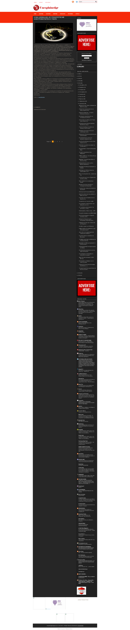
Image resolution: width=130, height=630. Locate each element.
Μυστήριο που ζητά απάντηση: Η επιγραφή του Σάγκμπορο (86, 185)
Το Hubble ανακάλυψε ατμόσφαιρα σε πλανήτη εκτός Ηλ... (87, 240)
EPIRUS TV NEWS (82, 334)
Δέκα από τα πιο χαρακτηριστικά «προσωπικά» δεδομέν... (86, 232)
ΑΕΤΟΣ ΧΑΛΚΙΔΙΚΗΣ (83, 321)
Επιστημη (55, 13)
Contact (41, 2)
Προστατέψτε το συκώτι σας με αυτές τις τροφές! (86, 535)
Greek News (81, 453)
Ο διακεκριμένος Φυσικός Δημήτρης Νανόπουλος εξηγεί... (86, 124)
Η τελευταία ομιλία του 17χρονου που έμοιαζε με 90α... (87, 178)
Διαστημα (41, 13)
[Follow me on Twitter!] (77, 1)
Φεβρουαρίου (82, 101)
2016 (79, 78)
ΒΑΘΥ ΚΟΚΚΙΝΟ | (82, 574)
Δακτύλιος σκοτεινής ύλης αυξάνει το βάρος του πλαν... (87, 194)
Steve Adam (81, 551)
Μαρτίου (81, 98)
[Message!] (75, 1)
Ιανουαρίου (81, 103)
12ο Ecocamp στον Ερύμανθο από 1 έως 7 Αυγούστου (87, 540)
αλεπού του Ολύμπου (83, 393)
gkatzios (80, 406)
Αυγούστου (81, 94)
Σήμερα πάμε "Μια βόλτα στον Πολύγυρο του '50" (85, 323)
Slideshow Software (69, 628)
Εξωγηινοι (48, 13)
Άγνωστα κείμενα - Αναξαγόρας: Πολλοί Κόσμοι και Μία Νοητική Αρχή (86, 342)
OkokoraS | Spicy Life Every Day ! (86, 349)
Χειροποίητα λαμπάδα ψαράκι (85, 544)
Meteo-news (81, 414)
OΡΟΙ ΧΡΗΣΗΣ (47, 2)
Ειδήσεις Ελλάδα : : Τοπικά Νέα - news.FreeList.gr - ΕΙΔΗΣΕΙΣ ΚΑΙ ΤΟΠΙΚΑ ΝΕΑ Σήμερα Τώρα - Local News (86, 581)
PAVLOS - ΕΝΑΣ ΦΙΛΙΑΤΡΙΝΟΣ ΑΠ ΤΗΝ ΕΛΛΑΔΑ (86, 491)
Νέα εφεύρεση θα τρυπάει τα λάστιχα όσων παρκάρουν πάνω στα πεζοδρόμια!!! (86, 510)
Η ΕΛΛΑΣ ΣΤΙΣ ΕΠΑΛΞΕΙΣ (83, 465)
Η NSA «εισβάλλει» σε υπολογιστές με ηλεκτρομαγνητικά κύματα (49, 18)
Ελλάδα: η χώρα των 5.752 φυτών (86, 226)
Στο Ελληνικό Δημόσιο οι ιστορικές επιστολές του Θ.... (86, 216)
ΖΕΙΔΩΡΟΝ (81, 331)
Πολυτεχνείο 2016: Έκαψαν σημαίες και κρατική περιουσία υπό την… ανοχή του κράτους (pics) (87, 530)
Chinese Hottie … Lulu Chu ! (84, 350)
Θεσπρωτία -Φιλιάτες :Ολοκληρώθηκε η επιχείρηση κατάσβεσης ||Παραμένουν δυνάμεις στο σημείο (87, 336)
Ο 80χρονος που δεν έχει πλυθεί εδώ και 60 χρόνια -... (87, 223)
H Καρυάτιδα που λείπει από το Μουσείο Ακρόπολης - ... (86, 163)
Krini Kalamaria (82, 555)
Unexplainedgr (41, 97)
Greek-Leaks (81, 435)
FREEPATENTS (82, 508)
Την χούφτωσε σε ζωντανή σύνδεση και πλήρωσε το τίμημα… (87, 505)
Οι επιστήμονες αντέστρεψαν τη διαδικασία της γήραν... (86, 254)
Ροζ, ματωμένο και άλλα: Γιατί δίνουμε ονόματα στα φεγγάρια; (86, 375)
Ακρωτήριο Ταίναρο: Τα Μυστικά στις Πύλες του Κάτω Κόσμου (86, 328)
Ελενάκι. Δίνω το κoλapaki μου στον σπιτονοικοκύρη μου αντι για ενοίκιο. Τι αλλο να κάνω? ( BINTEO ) (87, 456)
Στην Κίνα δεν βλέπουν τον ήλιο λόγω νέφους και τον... (87, 142)
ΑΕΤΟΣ (80, 316)
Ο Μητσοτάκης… (82, 332)
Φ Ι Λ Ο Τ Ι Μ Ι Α (82, 410)
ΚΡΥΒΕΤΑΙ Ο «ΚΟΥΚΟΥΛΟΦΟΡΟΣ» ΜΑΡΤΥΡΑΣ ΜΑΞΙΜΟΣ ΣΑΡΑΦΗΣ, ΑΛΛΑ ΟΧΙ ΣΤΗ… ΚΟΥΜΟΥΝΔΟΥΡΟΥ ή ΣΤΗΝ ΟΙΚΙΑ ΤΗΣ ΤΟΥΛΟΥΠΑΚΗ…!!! (86, 482)
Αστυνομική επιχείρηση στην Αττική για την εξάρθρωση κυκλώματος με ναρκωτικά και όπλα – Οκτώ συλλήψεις (87, 380)
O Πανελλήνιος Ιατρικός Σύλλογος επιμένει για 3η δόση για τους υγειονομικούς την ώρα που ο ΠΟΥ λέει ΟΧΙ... (87, 449)
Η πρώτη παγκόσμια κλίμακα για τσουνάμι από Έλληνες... (86, 127)
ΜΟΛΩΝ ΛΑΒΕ (82, 459)
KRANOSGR (81, 474)
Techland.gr (81, 423)
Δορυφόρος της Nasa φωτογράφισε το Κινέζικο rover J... (87, 243)
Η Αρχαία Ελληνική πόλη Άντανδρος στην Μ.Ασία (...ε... (87, 265)
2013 (79, 273)
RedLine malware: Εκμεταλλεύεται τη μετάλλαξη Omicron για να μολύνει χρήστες (86, 426)
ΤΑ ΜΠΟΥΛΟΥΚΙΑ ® (83, 373)
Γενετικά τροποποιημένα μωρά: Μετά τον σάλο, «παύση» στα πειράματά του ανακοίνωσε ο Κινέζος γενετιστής (87, 500)
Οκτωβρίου (81, 89)
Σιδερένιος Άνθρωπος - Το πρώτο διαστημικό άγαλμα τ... (86, 113)
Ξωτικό (80, 389)
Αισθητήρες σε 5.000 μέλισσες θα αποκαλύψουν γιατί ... (86, 170)
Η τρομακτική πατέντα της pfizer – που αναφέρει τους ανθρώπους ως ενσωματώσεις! (86, 443)
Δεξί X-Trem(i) (82, 301)
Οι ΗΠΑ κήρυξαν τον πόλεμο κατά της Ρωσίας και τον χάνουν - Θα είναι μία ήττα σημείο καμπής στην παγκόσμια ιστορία (86, 396)
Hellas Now (81, 309)
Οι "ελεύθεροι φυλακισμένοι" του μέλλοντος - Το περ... (86, 208)
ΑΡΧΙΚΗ (35, 2)
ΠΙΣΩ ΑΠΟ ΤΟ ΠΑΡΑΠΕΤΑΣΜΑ (85, 340)
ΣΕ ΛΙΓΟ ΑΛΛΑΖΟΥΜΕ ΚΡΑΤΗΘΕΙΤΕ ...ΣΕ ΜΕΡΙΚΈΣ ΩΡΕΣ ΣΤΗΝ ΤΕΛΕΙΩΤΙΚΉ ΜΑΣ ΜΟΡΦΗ (86, 562)
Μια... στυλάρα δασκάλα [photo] (85, 552)
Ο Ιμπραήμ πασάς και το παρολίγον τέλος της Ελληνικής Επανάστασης (86, 461)
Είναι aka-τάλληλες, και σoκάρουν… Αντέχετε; (86, 520)
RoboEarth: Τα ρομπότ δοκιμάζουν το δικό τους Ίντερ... (87, 160)
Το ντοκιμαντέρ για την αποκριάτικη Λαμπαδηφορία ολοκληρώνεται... (86, 386)
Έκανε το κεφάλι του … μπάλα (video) (86, 566)
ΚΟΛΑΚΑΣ (81, 429)
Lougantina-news (82, 497)
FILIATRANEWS (82, 489)
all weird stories (82, 503)
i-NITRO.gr (81, 565)
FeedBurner (89, 60)
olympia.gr (81, 326)
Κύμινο (80, 487)
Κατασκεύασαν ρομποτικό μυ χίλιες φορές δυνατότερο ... (87, 250)
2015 (79, 80)
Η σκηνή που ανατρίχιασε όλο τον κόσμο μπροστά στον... (86, 109)
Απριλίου (81, 96)
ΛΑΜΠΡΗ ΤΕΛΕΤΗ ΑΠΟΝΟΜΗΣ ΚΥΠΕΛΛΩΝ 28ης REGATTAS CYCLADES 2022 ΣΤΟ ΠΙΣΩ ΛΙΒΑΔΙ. (86, 402)
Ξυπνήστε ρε (81, 571)
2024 (79, 73)
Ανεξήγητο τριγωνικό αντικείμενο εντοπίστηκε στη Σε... (86, 131)
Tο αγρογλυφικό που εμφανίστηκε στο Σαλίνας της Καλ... (87, 268)
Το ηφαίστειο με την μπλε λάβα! (86, 201)
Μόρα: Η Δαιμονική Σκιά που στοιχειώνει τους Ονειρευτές (85, 516)
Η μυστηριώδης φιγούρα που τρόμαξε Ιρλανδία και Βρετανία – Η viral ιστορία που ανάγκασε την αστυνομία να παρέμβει (87, 312)
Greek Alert (81, 464)
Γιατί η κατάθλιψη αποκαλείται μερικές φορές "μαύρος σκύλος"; (85, 390)
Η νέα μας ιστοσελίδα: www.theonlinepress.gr (83, 525)
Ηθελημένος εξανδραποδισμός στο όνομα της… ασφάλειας (86, 371)
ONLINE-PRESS (82, 523)
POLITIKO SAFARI (82, 479)
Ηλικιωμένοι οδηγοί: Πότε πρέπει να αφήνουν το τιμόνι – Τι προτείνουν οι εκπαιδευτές (86, 318)
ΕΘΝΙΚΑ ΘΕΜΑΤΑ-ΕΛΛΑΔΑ (84, 446)
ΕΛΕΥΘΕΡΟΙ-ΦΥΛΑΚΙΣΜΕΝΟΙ (85, 546)
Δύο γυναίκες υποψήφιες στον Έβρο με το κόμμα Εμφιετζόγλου (87, 408)
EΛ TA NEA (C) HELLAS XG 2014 (85, 359)
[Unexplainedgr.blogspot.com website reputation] (81, 594)
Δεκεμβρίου (82, 85)
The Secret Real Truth (83, 441)
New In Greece (82, 538)
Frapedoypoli (81, 486)
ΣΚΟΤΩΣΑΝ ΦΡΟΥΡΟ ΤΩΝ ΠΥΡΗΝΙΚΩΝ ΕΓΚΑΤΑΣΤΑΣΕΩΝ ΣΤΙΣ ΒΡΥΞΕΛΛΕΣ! (86, 548)
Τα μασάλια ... (82, 533)
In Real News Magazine (83, 528)
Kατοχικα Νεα (82, 559)
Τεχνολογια (62, 13)
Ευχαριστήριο (81, 495)
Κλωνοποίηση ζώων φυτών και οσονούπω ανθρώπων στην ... (85, 138)
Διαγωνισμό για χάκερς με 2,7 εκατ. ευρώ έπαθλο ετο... (87, 120)
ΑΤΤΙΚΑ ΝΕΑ (81, 467)
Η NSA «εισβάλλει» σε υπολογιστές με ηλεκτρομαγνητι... (87, 156)
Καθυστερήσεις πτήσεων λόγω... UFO (87, 210)
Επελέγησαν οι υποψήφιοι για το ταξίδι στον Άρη (86, 261)
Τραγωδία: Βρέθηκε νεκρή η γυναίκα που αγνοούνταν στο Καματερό (86, 557)
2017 (79, 76)
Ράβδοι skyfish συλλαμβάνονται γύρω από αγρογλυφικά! (87, 229)
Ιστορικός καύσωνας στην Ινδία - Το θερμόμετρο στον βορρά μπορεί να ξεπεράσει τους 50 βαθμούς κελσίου (86, 416)
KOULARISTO (81, 518)
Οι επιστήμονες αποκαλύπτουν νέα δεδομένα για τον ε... (86, 204)
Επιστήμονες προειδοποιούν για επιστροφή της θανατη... (86, 117)
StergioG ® (81, 369)
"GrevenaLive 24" (82, 345)
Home (35, 13)
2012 (79, 275)
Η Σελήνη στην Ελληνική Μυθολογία (87, 191)
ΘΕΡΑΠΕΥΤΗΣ (82, 420)
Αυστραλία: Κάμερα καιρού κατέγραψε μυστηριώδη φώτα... (86, 219)
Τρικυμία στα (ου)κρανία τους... (85, 412)
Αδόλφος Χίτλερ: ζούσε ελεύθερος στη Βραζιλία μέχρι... (87, 106)
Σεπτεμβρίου (82, 92)
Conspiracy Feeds (82, 514)
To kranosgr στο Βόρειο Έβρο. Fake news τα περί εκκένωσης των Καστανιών (86, 476)
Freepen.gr (81, 353)
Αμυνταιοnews (82, 494)
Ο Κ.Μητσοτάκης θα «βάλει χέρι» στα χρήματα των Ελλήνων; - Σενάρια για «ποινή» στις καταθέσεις (86, 431)
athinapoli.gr (81, 378)
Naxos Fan (81, 384)
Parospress (81, 400)
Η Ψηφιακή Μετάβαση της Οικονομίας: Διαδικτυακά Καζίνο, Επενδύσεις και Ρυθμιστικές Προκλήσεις (86, 355)
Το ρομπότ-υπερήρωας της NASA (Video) (87, 213)
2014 (79, 83)
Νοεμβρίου (81, 87)
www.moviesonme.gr (83, 569)
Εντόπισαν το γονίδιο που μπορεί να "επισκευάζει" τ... (87, 145)
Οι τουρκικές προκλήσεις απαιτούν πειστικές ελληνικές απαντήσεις (86, 347)
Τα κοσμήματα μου (83, 543)
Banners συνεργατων (61, 628)
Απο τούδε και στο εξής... (84, 421)
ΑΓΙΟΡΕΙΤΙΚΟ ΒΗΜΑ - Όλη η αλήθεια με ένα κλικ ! (87, 577)
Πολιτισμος (70, 13)
